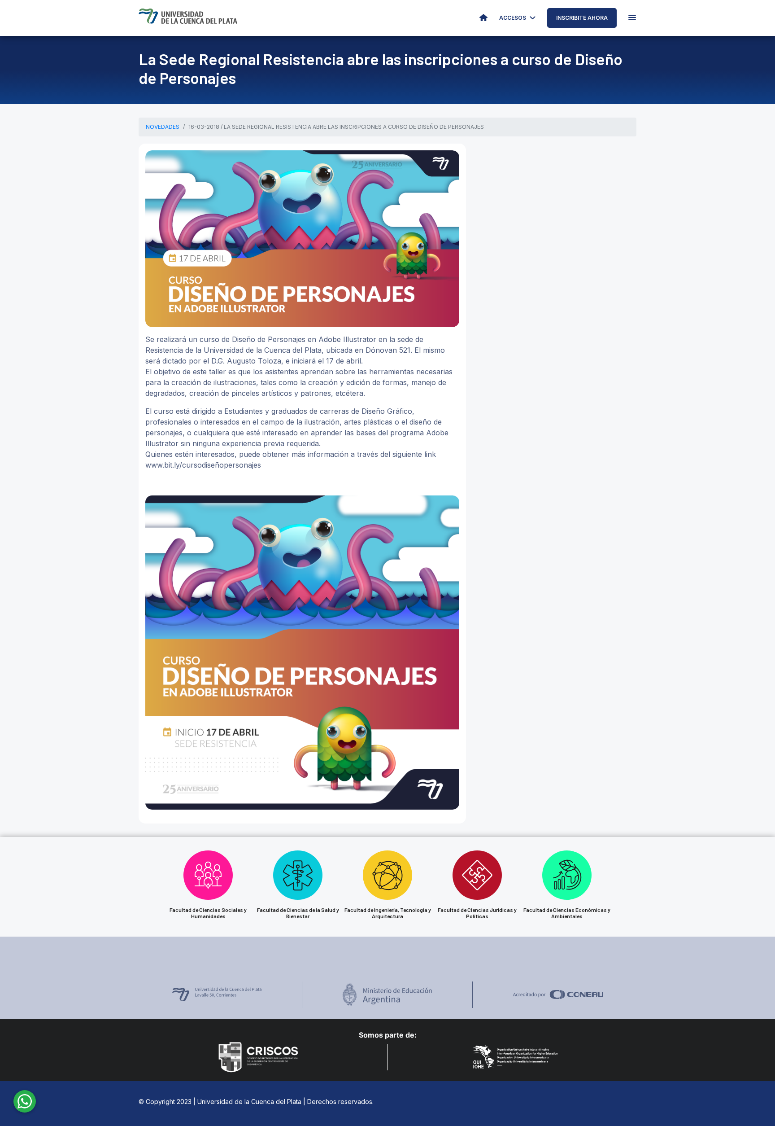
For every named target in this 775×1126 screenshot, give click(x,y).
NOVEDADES (162, 126)
